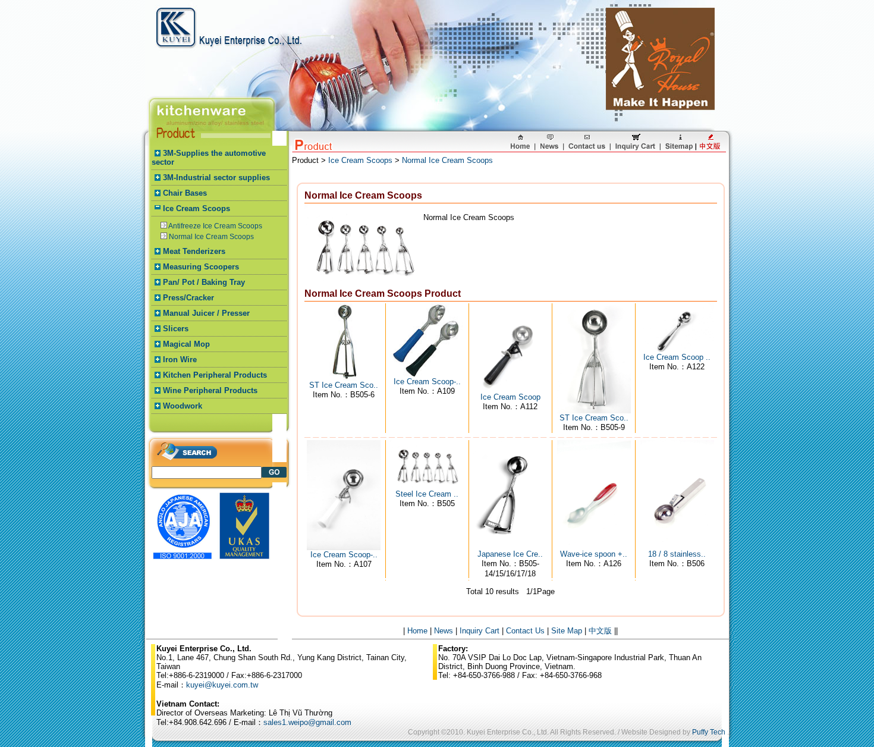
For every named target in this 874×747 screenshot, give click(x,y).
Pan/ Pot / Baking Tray (204, 282)
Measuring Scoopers (201, 266)
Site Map (566, 630)
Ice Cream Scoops (196, 208)
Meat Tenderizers (194, 251)
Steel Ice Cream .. (426, 493)
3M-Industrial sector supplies (216, 177)
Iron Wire (180, 359)
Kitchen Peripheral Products (215, 375)
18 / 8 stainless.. (677, 554)
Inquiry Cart (479, 630)
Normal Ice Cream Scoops (211, 237)
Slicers (175, 328)
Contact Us (525, 630)
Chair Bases (185, 193)
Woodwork (182, 405)
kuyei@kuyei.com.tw (222, 684)
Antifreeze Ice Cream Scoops (215, 226)
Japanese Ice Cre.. (510, 554)
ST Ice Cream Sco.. (343, 385)
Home (417, 630)
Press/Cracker (188, 297)
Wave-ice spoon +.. (593, 554)
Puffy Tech (708, 732)
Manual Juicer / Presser (206, 313)
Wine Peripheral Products (210, 390)
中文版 (600, 630)
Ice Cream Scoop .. (676, 357)
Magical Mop (186, 344)
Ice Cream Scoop (510, 397)
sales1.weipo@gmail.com (307, 722)
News (443, 630)
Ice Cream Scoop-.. (427, 381)
